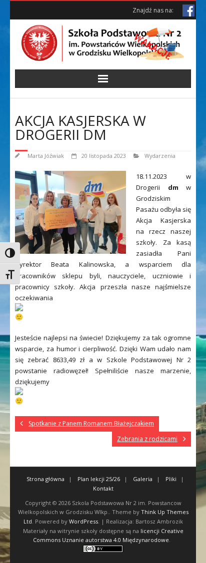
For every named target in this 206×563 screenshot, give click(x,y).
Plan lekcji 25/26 (99, 479)
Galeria (142, 479)
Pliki (171, 479)
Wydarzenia (160, 155)
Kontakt (103, 488)
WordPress (83, 521)
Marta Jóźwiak (46, 155)
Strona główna (45, 479)
